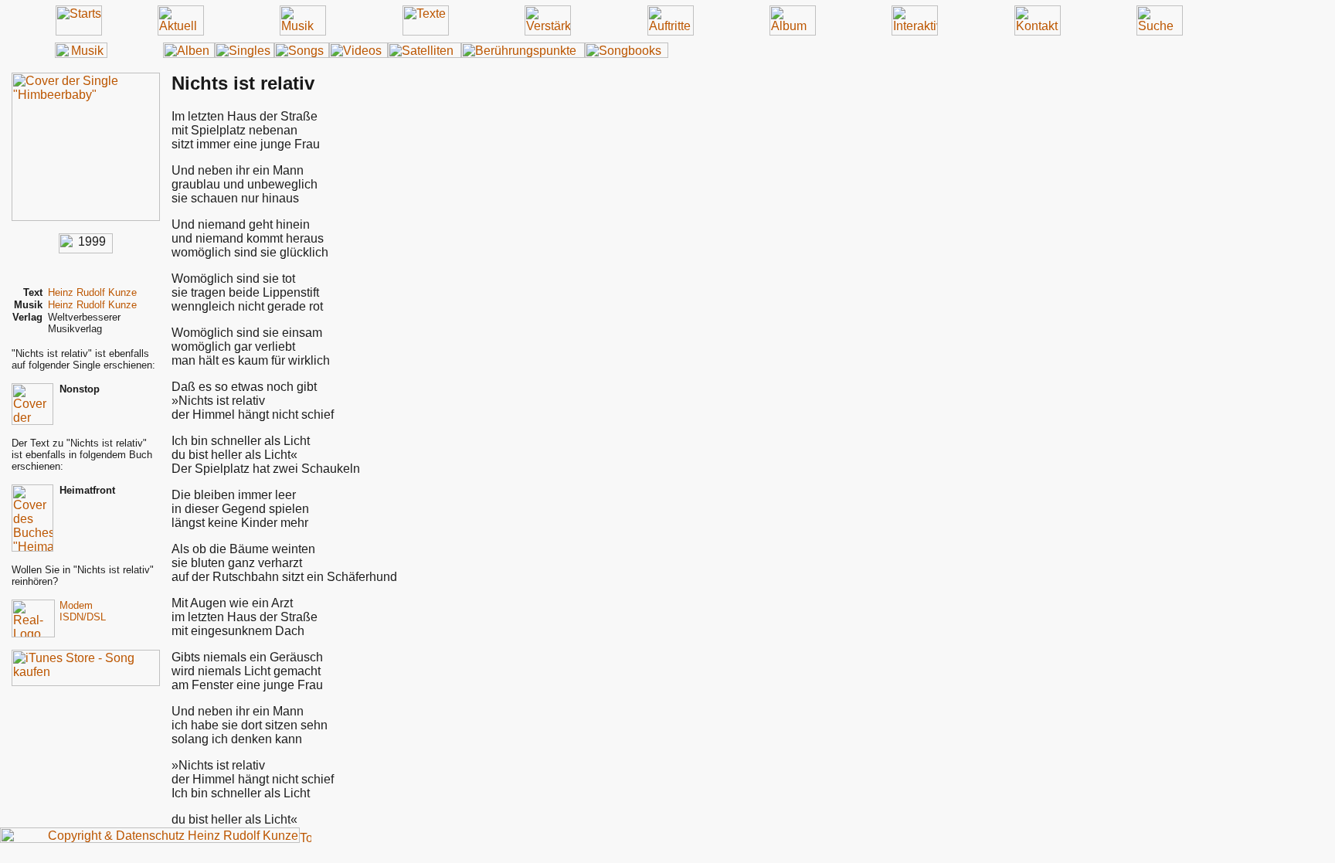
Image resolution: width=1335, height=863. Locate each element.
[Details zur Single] (86, 216)
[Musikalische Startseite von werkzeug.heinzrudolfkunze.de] (81, 53)
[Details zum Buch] (32, 547)
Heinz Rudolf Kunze (92, 292)
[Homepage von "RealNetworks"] (33, 633)
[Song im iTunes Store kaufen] (86, 681)
